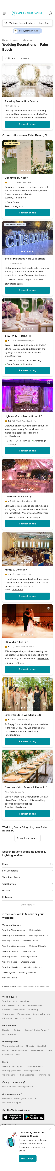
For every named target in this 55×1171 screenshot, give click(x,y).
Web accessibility (23, 1018)
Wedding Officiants (37, 946)
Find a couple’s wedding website (17, 1086)
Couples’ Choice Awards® (36, 1030)
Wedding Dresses (29, 956)
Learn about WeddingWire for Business (20, 1098)
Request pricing (27, 124)
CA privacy (7, 1018)
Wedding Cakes (9, 962)
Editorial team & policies (13, 1005)
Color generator (9, 1075)
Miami (15, 40)
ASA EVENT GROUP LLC (19, 336)
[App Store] (12, 1119)
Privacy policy (23, 1014)
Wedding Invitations (33, 967)
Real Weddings (27, 1075)
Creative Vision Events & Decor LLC (26, 787)
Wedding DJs (35, 930)
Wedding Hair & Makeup (13, 935)
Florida (5, 40)
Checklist (30, 1046)
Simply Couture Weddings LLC (23, 715)
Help (18, 1054)
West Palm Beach (11, 877)
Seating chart (37, 1050)
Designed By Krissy (16, 177)
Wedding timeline (32, 1070)
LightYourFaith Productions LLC (23, 416)
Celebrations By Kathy (18, 496)
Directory (6, 1030)
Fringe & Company (16, 569)
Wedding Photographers (13, 930)
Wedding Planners (37, 935)
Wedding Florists (30, 940)
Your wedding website (12, 1046)
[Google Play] (34, 1119)
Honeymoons (43, 1075)
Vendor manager (20, 1050)
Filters (11, 58)
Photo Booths (28, 951)
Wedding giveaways (11, 1070)
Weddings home (9, 1001)
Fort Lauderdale (10, 870)
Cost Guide (7, 1054)
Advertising (32, 1009)
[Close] (50, 1129)
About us (24, 1001)
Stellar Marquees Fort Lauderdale (25, 258)
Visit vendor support (11, 1102)
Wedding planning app (12, 1066)
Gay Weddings (9, 1034)
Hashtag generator (35, 1066)
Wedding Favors (9, 978)
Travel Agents (8, 972)
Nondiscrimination (36, 1005)
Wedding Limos (28, 962)
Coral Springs (9, 884)
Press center (18, 1009)
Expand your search (27, 838)
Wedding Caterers (10, 940)
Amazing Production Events (21, 101)
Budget (5, 1050)
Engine (49, 1050)
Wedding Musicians (11, 967)
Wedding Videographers (13, 946)
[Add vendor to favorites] (48, 68)
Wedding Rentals (10, 951)
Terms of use (8, 1014)
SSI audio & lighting (16, 642)
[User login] (51, 13)
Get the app (27, 1158)
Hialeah (6, 890)
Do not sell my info (41, 1014)
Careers (6, 1009)
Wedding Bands (9, 956)
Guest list (41, 1046)
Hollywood (7, 897)
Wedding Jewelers (27, 972)
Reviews (18, 1030)
